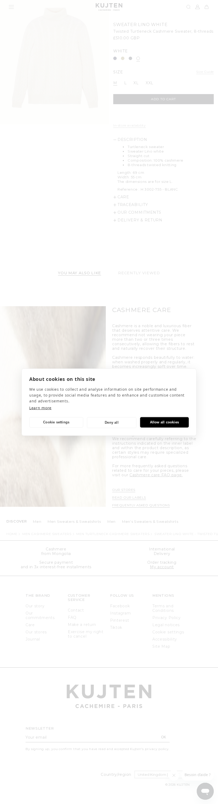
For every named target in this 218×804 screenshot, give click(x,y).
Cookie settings (56, 422)
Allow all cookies (164, 422)
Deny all (112, 422)
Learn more (40, 407)
